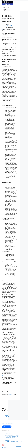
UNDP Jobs (7, 433)
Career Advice (6, 414)
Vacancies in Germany (10, 437)
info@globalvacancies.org (8, 423)
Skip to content (3, 0)
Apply (3, 375)
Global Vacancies (6, 7)
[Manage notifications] (3, 445)
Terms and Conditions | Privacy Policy (13, 441)
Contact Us (7, 440)
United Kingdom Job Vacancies (12, 435)
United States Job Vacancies (11, 436)
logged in (10, 394)
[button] (3, 10)
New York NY (8, 25)
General (7, 416)
